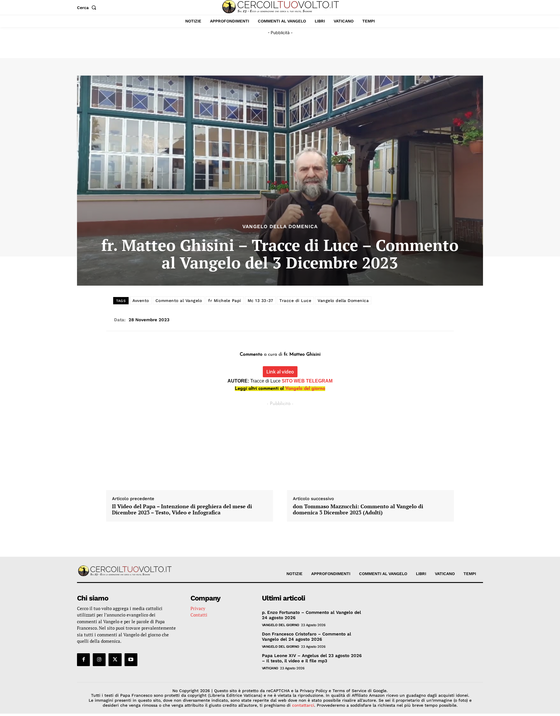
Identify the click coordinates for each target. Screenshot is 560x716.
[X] (114, 659)
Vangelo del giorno (305, 388)
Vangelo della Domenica (280, 226)
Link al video (280, 372)
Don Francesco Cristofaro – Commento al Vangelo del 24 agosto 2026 (306, 636)
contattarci (303, 705)
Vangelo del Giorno (280, 625)
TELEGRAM (319, 380)
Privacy (197, 608)
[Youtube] (131, 659)
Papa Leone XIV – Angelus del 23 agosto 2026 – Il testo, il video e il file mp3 (312, 658)
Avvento (140, 300)
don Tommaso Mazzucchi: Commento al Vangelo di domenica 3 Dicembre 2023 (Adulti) (358, 509)
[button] (88, 7)
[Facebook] (83, 659)
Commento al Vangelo (178, 300)
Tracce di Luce (295, 300)
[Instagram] (99, 659)
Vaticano (270, 668)
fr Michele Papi (224, 300)
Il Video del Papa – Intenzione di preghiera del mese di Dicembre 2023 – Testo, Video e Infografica (182, 509)
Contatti (198, 615)
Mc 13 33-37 (260, 300)
